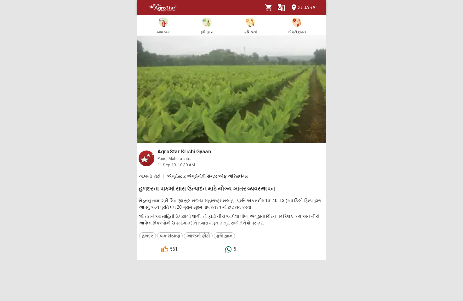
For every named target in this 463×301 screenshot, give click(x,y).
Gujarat (308, 7)
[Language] (281, 7)
